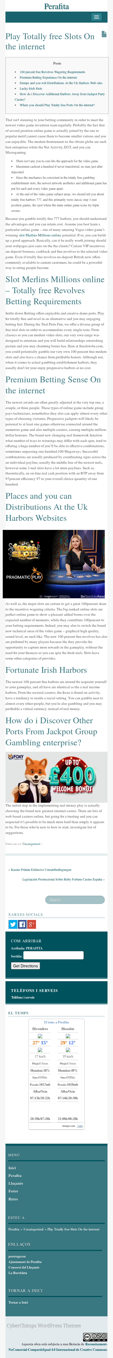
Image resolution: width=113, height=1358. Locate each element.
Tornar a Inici (18, 1302)
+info (80, 1126)
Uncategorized (31, 844)
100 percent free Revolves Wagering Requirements (52, 72)
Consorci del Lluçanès (24, 1267)
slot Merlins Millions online (40, 235)
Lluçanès (16, 1183)
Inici (12, 1168)
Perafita (56, 5)
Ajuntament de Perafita (25, 1262)
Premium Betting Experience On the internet (48, 77)
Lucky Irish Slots (31, 88)
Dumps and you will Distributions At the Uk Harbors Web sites (61, 83)
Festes (13, 1191)
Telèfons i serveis (23, 997)
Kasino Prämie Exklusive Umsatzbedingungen (41, 869)
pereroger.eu (17, 1256)
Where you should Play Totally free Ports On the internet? (57, 105)
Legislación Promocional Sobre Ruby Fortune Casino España (62, 879)
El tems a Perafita (56, 1022)
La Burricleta (18, 1273)
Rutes (13, 1199)
